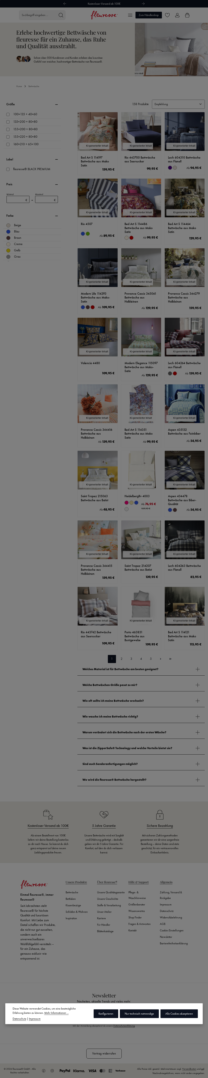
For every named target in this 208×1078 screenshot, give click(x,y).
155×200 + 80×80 (25, 129)
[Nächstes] (143, 3)
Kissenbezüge (73, 905)
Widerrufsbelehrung (171, 917)
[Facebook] (43, 1071)
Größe (10, 104)
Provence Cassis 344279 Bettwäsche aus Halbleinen (184, 298)
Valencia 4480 (90, 363)
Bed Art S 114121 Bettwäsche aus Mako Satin (182, 636)
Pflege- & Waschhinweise (137, 895)
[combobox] (38, 15)
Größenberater (136, 904)
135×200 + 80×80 (25, 122)
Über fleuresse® (107, 882)
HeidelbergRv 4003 (137, 496)
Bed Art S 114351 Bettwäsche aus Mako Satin (139, 434)
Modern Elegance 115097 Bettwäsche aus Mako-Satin (141, 367)
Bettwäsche (72, 892)
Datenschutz (166, 911)
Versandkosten (189, 1069)
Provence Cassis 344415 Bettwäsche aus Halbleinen (96, 570)
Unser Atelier (104, 912)
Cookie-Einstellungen (172, 930)
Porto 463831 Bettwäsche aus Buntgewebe (134, 636)
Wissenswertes (136, 911)
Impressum (166, 904)
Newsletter (166, 937)
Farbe (10, 216)
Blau (16, 232)
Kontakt (132, 930)
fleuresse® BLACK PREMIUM (31, 169)
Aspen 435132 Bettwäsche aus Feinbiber (184, 432)
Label (9, 159)
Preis (9, 184)
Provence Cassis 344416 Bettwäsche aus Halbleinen (96, 434)
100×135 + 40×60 (25, 114)
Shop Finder (135, 917)
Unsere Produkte (76, 882)
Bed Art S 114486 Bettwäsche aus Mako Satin (139, 228)
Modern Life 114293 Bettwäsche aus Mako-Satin (95, 298)
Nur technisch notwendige (139, 1013)
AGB (162, 924)
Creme (18, 244)
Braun (17, 238)
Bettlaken (71, 899)
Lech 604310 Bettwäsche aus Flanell (184, 160)
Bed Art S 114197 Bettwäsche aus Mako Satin (95, 161)
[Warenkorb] (187, 15)
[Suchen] (60, 15)
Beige (17, 225)
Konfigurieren (106, 1013)
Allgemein (166, 882)
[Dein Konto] (177, 15)
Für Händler (103, 925)
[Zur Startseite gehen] (104, 15)
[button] (141, 669)
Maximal (45, 197)
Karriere (101, 918)
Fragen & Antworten (139, 924)
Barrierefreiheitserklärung (174, 943)
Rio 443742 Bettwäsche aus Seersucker (96, 634)
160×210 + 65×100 (26, 144)
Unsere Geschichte (107, 899)
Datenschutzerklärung (124, 1025)
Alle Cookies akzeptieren (179, 1013)
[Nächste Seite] (161, 659)
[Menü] (130, 15)
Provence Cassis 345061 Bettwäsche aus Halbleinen (140, 298)
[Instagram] (52, 1071)
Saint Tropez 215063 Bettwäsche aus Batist (94, 498)
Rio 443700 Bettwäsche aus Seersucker (140, 160)
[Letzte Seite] (170, 659)
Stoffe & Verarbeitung (109, 905)
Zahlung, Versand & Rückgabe (171, 895)
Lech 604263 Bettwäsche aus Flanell (184, 568)
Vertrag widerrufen (104, 1053)
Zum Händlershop (149, 15)
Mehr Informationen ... (56, 1013)
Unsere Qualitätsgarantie (111, 892)
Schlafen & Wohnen (77, 912)
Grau (17, 257)
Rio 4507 (87, 224)
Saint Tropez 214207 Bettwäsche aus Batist (138, 568)
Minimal (16, 197)
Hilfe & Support (138, 882)
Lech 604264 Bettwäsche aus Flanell (184, 365)
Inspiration (71, 918)
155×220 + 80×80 (25, 137)
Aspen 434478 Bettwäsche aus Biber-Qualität (182, 500)
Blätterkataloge (105, 931)
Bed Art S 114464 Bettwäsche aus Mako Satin (182, 228)
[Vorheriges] (64, 3)
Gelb (17, 250)
